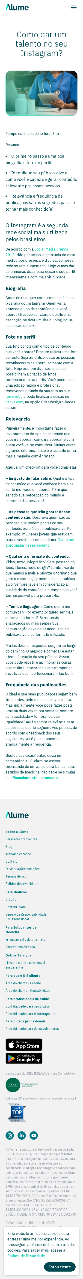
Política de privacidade (22, 884)
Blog (9, 847)
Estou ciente (60, 1267)
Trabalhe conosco (18, 854)
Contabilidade (16, 907)
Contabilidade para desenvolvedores (32, 1029)
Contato (12, 861)
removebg (14, 396)
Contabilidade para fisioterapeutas (31, 1014)
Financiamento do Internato (25, 939)
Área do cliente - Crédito (23, 983)
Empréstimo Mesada (20, 947)
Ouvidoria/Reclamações (23, 869)
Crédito (11, 899)
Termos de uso (16, 876)
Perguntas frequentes (21, 839)
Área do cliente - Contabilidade (28, 991)
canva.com (14, 402)
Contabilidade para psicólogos (28, 1006)
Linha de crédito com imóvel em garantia (25, 965)
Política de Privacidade (26, 1255)
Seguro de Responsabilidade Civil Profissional (26, 916)
